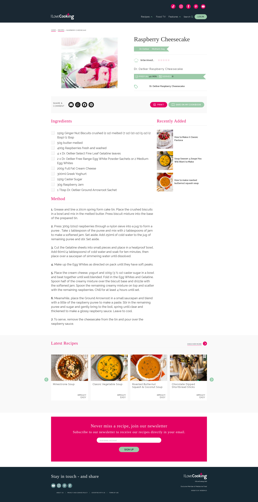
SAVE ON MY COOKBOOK (188, 105)
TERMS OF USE (114, 492)
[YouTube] (203, 7)
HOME (53, 30)
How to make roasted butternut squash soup (186, 182)
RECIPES (61, 30)
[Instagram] (181, 7)
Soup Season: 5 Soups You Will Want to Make (188, 160)
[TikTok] (173, 7)
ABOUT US (59, 492)
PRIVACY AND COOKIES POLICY (77, 492)
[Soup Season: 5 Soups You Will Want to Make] (165, 160)
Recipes (145, 16)
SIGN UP (129, 449)
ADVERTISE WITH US (98, 492)
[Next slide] (212, 380)
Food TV (161, 16)
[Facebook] (188, 7)
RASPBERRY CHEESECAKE (76, 30)
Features (173, 16)
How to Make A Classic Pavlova (186, 139)
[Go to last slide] (46, 380)
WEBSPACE (203, 490)
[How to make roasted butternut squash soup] (165, 182)
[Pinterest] (196, 7)
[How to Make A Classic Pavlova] (165, 139)
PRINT (160, 105)
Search (187, 17)
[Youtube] (53, 485)
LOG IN (201, 17)
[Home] (62, 17)
